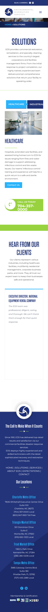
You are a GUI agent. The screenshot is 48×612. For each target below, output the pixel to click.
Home (8, 24)
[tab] (16, 104)
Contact (24, 474)
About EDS (14, 471)
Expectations (31, 471)
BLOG (16, 3)
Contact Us (13, 185)
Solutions (21, 467)
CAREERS (23, 3)
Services (35, 467)
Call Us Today (26, 202)
